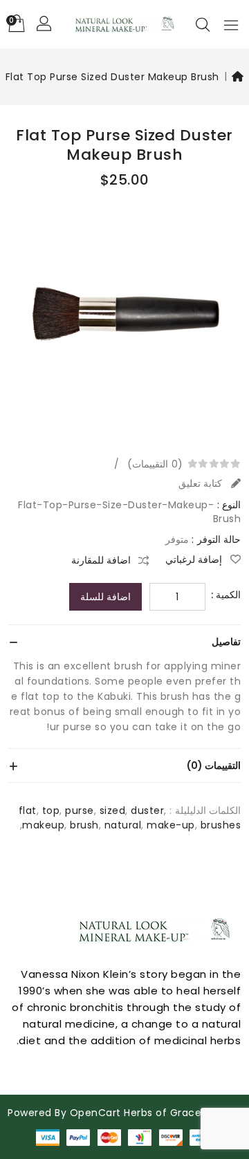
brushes (221, 825)
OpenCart (95, 1113)
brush (84, 825)
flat (28, 810)
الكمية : (226, 594)
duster (147, 810)
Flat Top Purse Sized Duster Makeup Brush (112, 77)
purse (79, 810)
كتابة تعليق (201, 483)
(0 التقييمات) (155, 464)
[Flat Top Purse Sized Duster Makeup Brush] (124, 321)
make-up (171, 825)
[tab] (124, 641)
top (51, 810)
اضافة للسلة (105, 597)
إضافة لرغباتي (195, 559)
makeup (43, 825)
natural (123, 825)
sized (113, 810)
